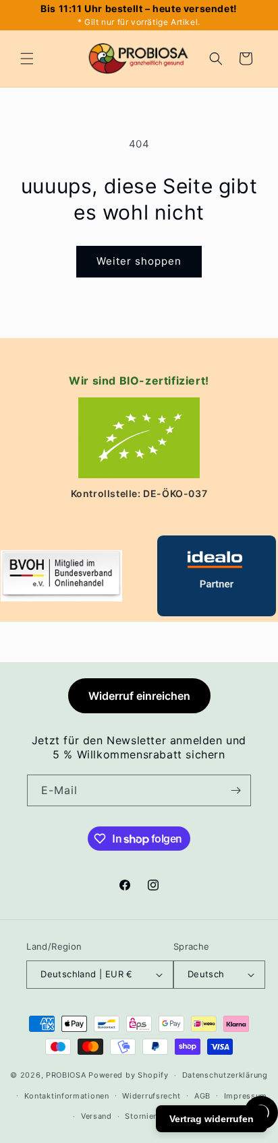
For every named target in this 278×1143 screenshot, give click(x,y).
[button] (27, 58)
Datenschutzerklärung (225, 1075)
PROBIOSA (66, 1075)
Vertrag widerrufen (211, 1118)
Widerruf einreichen (139, 696)
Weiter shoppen (139, 261)
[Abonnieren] (235, 790)
